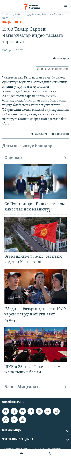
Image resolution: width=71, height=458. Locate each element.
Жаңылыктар (12, 22)
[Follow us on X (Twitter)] (14, 411)
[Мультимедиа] (21, 453)
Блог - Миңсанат (21, 387)
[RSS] (14, 419)
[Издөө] (49, 453)
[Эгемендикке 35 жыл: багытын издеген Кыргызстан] (35, 234)
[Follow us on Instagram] (56, 411)
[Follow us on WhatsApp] (5, 419)
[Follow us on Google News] (39, 411)
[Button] (61, 58)
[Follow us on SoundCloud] (47, 411)
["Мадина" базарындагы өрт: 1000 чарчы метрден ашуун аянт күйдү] (35, 286)
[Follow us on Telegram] (30, 411)
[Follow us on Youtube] (22, 411)
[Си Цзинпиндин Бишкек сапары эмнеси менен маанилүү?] (35, 181)
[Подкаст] (22, 419)
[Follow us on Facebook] (5, 411)
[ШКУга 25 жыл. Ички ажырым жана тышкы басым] (35, 344)
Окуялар (13, 158)
